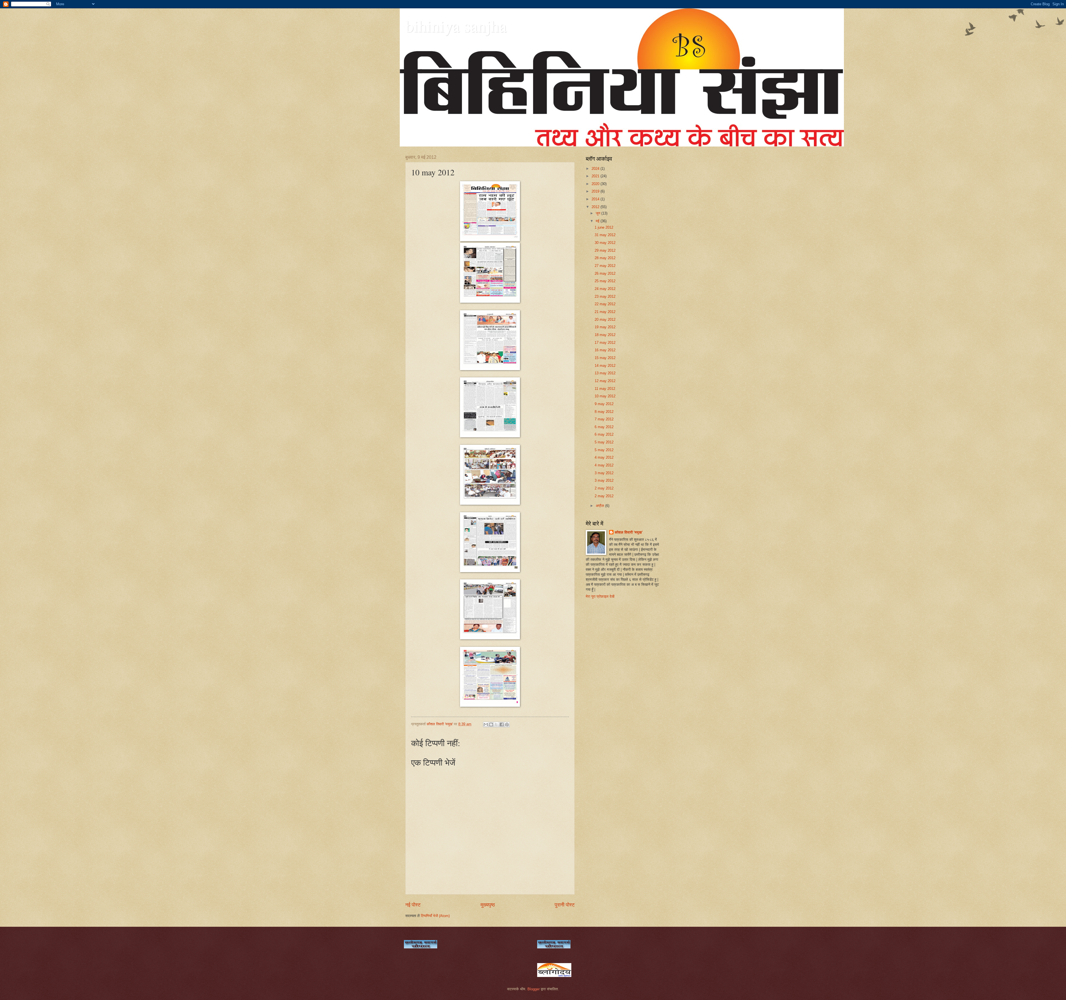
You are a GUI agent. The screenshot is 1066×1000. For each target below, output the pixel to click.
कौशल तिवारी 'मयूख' (629, 532)
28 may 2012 (605, 258)
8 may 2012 (604, 412)
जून (598, 213)
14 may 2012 (605, 365)
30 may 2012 (605, 243)
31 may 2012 (605, 235)
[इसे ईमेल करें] (486, 724)
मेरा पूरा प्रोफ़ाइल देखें (600, 596)
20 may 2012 (605, 319)
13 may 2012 (605, 373)
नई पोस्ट (413, 905)
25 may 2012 (605, 281)
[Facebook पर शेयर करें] (501, 724)
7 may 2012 (604, 419)
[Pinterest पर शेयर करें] (507, 724)
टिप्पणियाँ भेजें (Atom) (435, 916)
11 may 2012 (605, 389)
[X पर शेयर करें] (496, 724)
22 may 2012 (605, 304)
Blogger (533, 989)
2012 (596, 207)
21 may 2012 (605, 312)
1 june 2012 (604, 227)
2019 (596, 191)
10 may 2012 (605, 396)
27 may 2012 (605, 266)
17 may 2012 (605, 342)
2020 (596, 184)
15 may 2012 (605, 358)
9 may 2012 (604, 404)
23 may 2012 (605, 296)
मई (598, 221)
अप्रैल (600, 506)
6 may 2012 (604, 427)
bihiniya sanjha (456, 25)
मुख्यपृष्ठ (488, 905)
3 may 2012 (604, 473)
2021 (596, 176)
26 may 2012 (605, 273)
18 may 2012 (605, 335)
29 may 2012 (605, 250)
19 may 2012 (605, 327)
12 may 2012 (605, 381)
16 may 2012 (605, 350)
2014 (596, 199)
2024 (596, 168)
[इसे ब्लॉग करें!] (491, 724)
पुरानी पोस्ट (565, 905)
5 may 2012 (604, 442)
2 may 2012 (604, 488)
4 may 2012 (604, 457)
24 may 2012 (605, 289)
